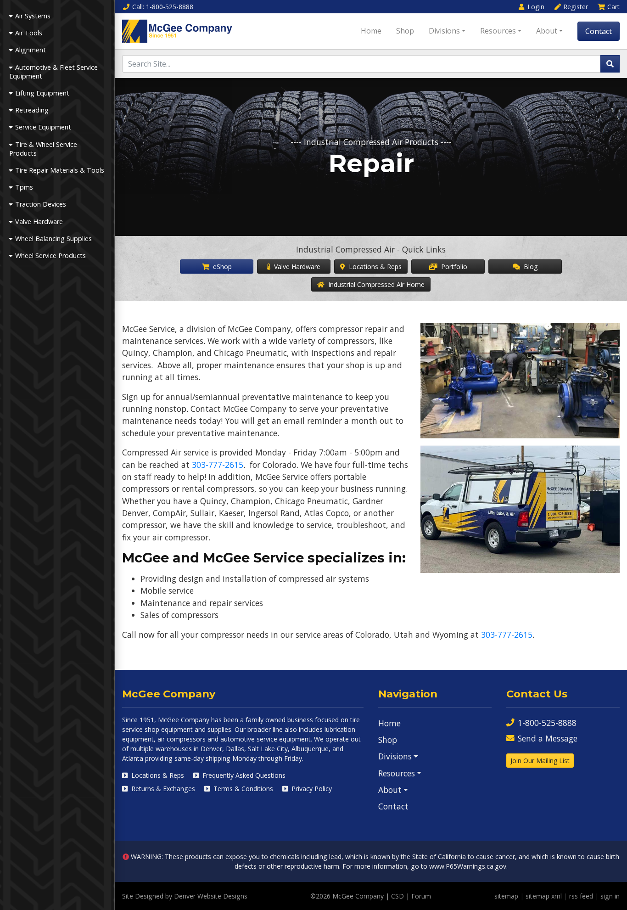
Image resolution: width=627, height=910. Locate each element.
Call (162, 6)
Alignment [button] (30, 49)
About (546, 31)
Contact (598, 31)
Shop (405, 31)
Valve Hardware (296, 266)
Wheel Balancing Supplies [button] (53, 238)
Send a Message (547, 738)
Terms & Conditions (242, 788)
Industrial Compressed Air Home (375, 284)
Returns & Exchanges (162, 788)
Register (575, 6)
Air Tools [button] (28, 32)
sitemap (506, 896)
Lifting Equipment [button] (42, 93)
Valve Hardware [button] (39, 221)
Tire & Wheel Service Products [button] (43, 148)
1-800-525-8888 (547, 722)
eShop (221, 266)
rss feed (581, 896)
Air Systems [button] (32, 15)
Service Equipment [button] (43, 127)
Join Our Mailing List (540, 760)
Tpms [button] (24, 187)
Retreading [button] (32, 110)
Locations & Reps (374, 266)
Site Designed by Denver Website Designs (184, 896)
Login (535, 6)
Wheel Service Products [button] (50, 255)
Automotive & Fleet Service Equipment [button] (53, 71)
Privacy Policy (311, 788)
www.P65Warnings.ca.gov (467, 866)
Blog (529, 266)
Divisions (444, 31)
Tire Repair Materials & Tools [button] (59, 170)
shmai (169, 800)
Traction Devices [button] (40, 204)
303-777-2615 (217, 464)
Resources (498, 31)
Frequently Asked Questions (243, 775)
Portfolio (453, 266)
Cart (613, 6)
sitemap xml (544, 896)
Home (371, 31)
